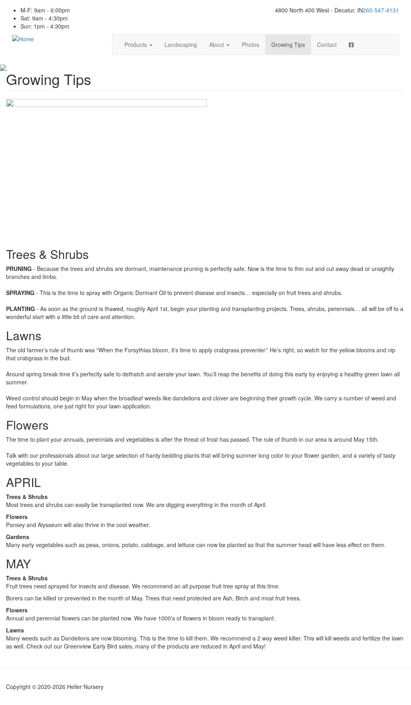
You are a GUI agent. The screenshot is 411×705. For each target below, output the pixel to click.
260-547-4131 (381, 10)
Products (136, 44)
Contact (327, 44)
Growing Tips (288, 44)
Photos (250, 44)
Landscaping (181, 44)
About (217, 44)
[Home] (23, 38)
